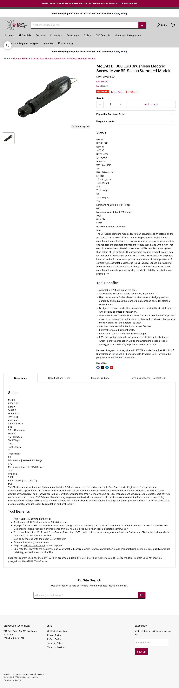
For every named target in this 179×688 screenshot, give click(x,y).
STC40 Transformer (125, 357)
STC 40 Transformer (119, 333)
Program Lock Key (116, 350)
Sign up (141, 651)
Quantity (100, 98)
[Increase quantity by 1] (120, 104)
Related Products (100, 378)
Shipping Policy (55, 643)
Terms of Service (55, 647)
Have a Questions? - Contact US (147, 378)
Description (20, 378)
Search (6, 674)
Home (6, 58)
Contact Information (57, 631)
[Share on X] (102, 367)
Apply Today (120, 13)
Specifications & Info (59, 378)
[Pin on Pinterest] (111, 367)
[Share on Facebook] (98, 367)
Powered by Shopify (12, 680)
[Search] (142, 25)
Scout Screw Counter (140, 326)
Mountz (104, 85)
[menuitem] (8, 35)
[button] (7, 45)
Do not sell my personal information (28, 674)
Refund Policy (54, 639)
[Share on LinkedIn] (107, 367)
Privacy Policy (54, 635)
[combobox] (84, 25)
